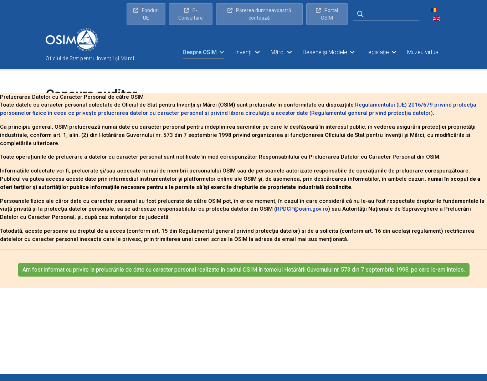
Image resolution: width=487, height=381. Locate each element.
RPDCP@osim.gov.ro (302, 209)
